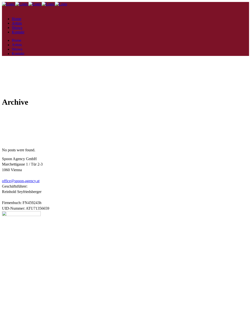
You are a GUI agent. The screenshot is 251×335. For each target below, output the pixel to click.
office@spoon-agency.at (20, 181)
